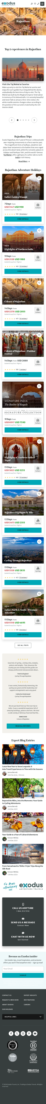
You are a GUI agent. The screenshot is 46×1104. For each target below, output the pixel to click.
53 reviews (23, 577)
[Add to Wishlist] (39, 178)
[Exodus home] (8, 4)
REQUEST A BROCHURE (10, 1000)
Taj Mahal (7, 155)
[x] (17, 1033)
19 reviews (23, 477)
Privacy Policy (26, 985)
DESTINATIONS (29, 1000)
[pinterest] (29, 1033)
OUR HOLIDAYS (7, 1009)
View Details (23, 219)
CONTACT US (7, 995)
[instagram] (23, 1033)
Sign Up (23, 975)
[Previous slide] (12, 120)
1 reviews (22, 369)
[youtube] (35, 1033)
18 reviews (23, 214)
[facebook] (11, 1033)
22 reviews (23, 266)
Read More (23, 161)
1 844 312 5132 (38, 4)
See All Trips (23, 645)
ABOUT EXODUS (8, 1004)
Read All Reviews (23, 726)
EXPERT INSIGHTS (30, 995)
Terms (33, 985)
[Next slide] (34, 120)
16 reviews (23, 319)
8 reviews (22, 630)
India (17, 157)
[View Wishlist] (35, 4)
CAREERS (27, 1004)
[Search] (32, 4)
